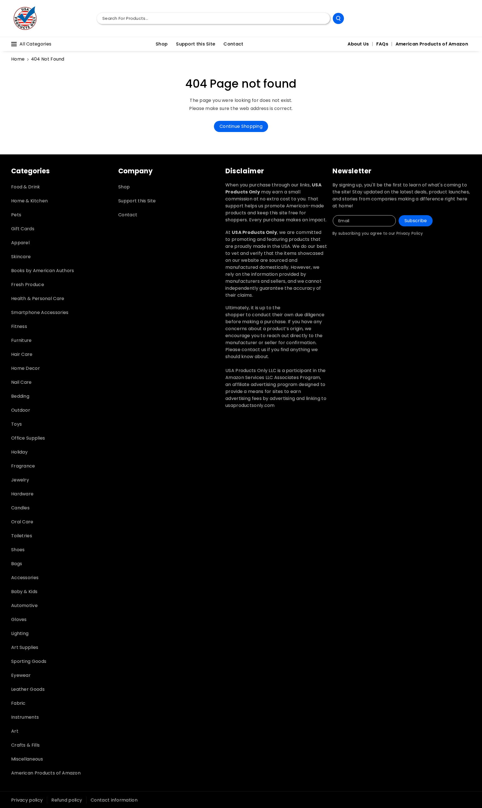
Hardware (22, 494)
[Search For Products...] (338, 18)
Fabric (18, 703)
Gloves (19, 619)
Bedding (20, 396)
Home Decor (25, 368)
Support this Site (137, 201)
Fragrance (23, 466)
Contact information (114, 800)
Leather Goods (28, 689)
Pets (16, 215)
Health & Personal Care (37, 298)
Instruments (25, 717)
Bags (16, 563)
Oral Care (22, 522)
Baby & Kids (24, 591)
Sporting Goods (28, 661)
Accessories (24, 577)
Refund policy (66, 800)
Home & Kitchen (29, 201)
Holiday (19, 452)
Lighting (19, 633)
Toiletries (21, 536)
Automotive (24, 605)
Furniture (21, 340)
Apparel (20, 242)
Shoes (18, 549)
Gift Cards (22, 229)
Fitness (19, 326)
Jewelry (20, 480)
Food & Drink (25, 187)
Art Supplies (24, 647)
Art (14, 731)
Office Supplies (28, 438)
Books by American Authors (42, 270)
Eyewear (21, 675)
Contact (127, 215)
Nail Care (21, 382)
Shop (124, 187)
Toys (16, 424)
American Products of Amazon (46, 773)
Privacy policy (27, 800)
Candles (20, 508)
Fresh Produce (27, 284)
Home (18, 59)
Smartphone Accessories (40, 312)
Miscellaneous (27, 759)
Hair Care (22, 354)
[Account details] (465, 18)
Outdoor (20, 410)
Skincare (21, 256)
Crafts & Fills (25, 745)
